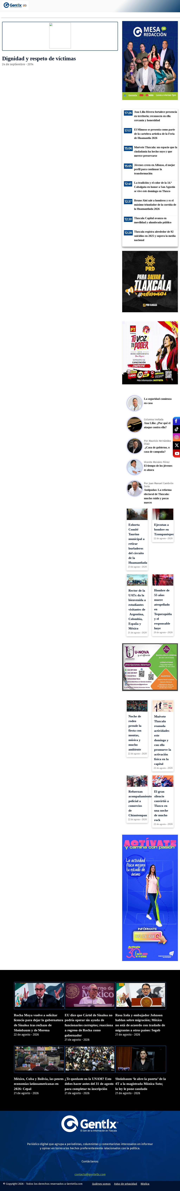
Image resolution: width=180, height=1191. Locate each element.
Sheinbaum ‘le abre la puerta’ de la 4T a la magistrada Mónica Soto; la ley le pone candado (140, 1084)
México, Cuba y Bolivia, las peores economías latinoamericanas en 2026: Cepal (38, 1084)
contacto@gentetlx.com (90, 1174)
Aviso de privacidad (125, 1183)
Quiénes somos (101, 1183)
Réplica (145, 1183)
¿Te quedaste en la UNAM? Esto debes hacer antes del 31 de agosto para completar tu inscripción (89, 1084)
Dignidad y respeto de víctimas (39, 58)
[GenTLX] (90, 1131)
